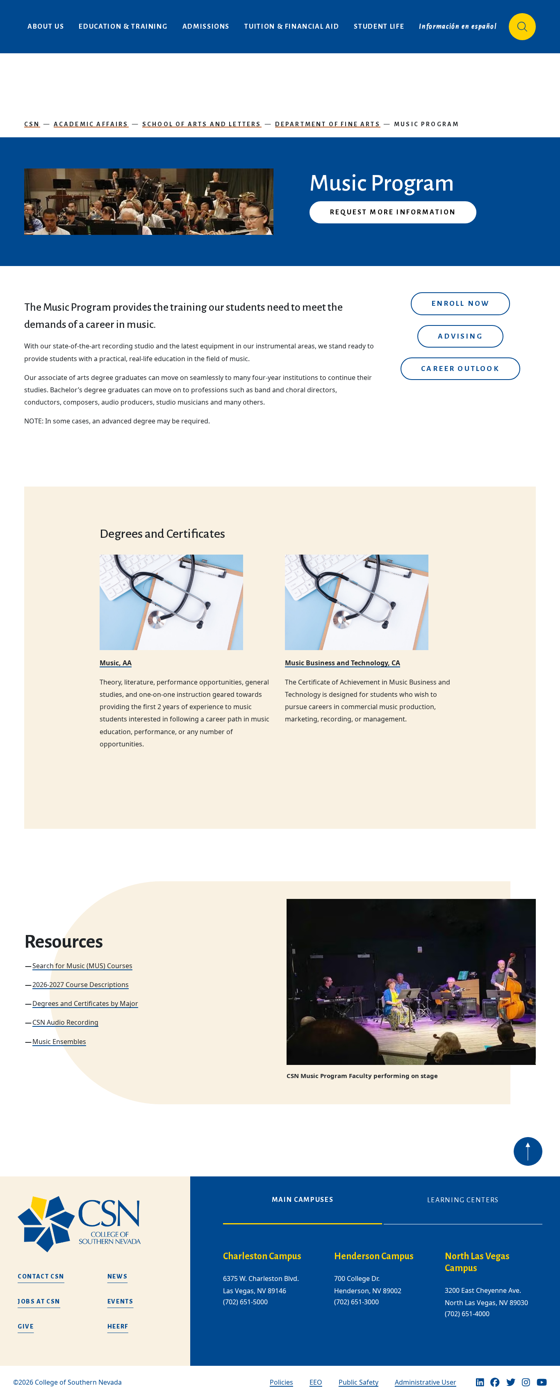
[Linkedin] (480, 1383)
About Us (45, 26)
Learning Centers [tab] (463, 1200)
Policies (281, 1382)
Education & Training (123, 26)
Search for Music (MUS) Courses (82, 965)
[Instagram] (526, 1383)
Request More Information (393, 212)
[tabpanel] (382, 1291)
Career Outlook (460, 369)
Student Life (379, 26)
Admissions (206, 26)
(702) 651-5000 (245, 1302)
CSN (32, 124)
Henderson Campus (374, 1256)
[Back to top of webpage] (528, 1151)
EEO (316, 1382)
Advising (460, 336)
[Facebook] (494, 1383)
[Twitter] (510, 1383)
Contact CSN (41, 1276)
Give (26, 1326)
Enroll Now (460, 303)
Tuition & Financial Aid (291, 26)
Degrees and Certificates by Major (85, 1003)
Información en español (458, 26)
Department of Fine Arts (327, 124)
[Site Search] (522, 26)
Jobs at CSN (39, 1301)
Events (120, 1301)
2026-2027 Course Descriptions (80, 984)
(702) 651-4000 (467, 1313)
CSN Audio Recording (65, 1022)
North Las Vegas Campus (477, 1262)
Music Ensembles (59, 1041)
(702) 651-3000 (356, 1302)
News (117, 1276)
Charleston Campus (262, 1256)
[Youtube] (542, 1383)
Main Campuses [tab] (302, 1199)
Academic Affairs (91, 124)
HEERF (117, 1326)
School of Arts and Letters (202, 124)
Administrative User (425, 1382)
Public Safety (358, 1382)
